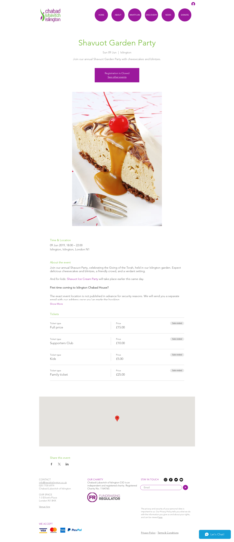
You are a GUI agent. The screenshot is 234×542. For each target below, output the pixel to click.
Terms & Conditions (168, 532)
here (160, 517)
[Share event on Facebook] (51, 464)
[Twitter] (176, 479)
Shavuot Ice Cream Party (82, 279)
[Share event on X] (59, 464)
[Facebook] (171, 479)
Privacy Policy (148, 532)
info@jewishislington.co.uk (53, 482)
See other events (117, 77)
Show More (56, 303)
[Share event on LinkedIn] (67, 464)
